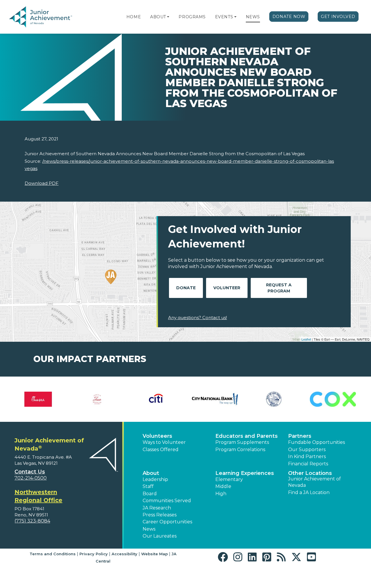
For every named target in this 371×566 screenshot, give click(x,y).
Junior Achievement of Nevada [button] (314, 482)
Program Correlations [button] (240, 449)
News (253, 16)
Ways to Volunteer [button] (164, 442)
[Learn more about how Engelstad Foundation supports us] (175, 399)
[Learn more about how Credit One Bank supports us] (57, 399)
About (158, 16)
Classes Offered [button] (161, 449)
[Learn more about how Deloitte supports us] (116, 399)
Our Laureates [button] (160, 536)
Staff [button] (148, 486)
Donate (186, 287)
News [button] (149, 529)
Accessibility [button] (124, 553)
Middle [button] (223, 486)
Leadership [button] (155, 479)
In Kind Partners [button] (307, 456)
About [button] (151, 473)
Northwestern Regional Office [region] (38, 496)
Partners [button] (299, 436)
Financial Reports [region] (308, 463)
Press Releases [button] (160, 515)
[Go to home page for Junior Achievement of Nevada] (42, 17)
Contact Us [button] (29, 471)
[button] (168, 16)
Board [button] (150, 493)
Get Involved (338, 16)
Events (224, 16)
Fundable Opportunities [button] (316, 442)
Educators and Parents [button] (246, 436)
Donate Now (288, 16)
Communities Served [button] (167, 500)
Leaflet (306, 339)
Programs (192, 16)
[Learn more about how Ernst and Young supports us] (234, 399)
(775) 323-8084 (32, 521)
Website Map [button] (154, 553)
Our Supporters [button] (306, 449)
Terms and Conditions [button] (53, 553)
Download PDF (42, 183)
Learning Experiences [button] (244, 473)
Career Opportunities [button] (167, 522)
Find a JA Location (309, 492)
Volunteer (226, 287)
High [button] (220, 493)
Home (133, 16)
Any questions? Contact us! (197, 317)
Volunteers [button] (157, 436)
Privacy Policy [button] (93, 553)
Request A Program (279, 288)
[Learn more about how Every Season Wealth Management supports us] (293, 399)
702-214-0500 (30, 478)
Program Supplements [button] (242, 442)
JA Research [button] (157, 508)
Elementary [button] (229, 479)
